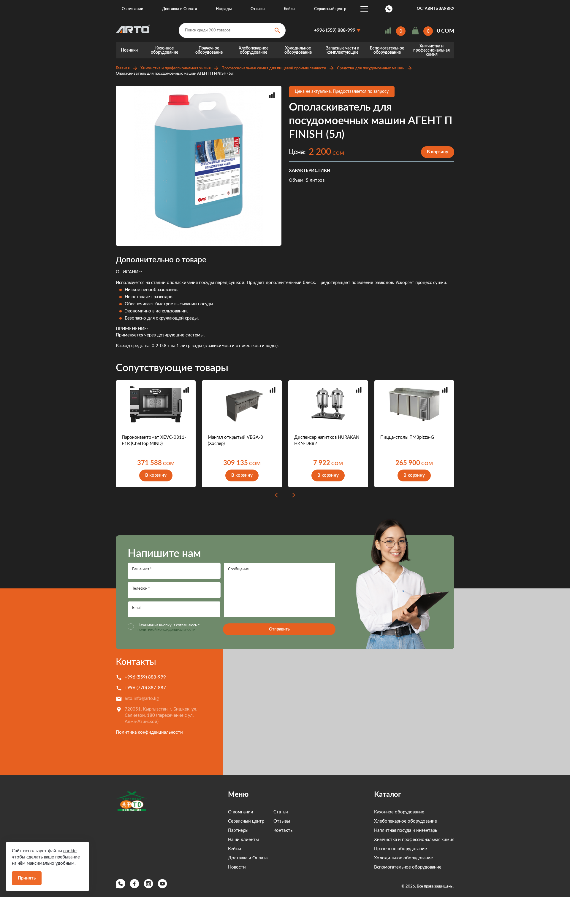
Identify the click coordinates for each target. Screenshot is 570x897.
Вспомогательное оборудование (387, 50)
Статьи (280, 812)
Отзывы (258, 9)
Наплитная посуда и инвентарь (405, 830)
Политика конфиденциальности (149, 732)
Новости (237, 867)
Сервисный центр (330, 9)
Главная (123, 68)
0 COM (445, 31)
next (292, 495)
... (364, 9)
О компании (132, 9)
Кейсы (289, 9)
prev (277, 495)
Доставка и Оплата (179, 9)
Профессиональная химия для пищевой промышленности (273, 68)
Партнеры (238, 830)
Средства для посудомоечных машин (370, 68)
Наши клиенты (243, 839)
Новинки (129, 50)
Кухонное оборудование (164, 50)
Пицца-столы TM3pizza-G (407, 437)
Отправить (279, 629)
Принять (27, 878)
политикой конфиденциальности (166, 630)
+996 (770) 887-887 (145, 688)
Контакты (136, 662)
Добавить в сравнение (272, 95)
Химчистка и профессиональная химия (431, 50)
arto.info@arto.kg (142, 698)
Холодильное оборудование (298, 50)
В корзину (437, 152)
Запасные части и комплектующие (342, 50)
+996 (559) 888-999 (334, 30)
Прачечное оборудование (209, 50)
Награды (224, 9)
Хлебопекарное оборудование (253, 50)
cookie (70, 851)
